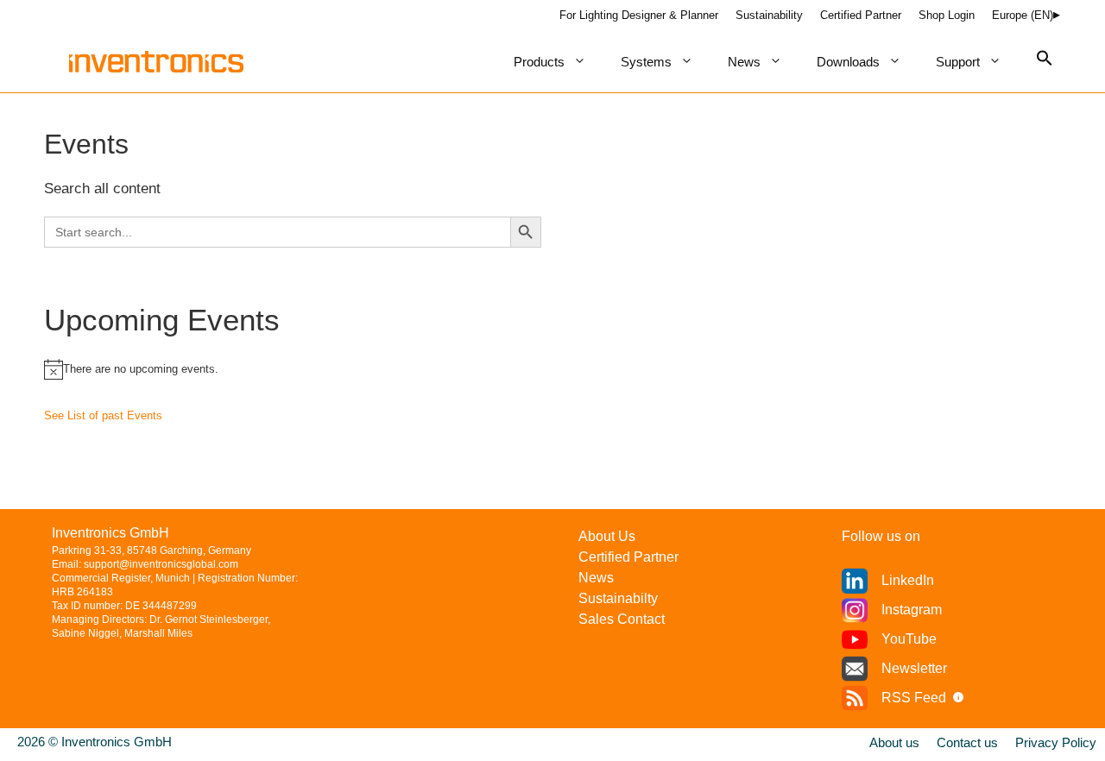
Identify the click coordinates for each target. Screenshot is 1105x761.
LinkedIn (907, 580)
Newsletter (914, 668)
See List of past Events (103, 415)
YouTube (909, 639)
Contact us (967, 742)
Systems (646, 61)
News (744, 61)
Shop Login (947, 15)
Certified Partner (860, 15)
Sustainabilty (618, 598)
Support (958, 61)
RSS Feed (913, 697)
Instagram (911, 609)
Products (539, 61)
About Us (606, 536)
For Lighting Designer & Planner (638, 15)
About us (894, 742)
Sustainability (769, 15)
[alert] (552, 369)
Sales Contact (621, 619)
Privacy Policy (1055, 742)
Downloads (848, 61)
